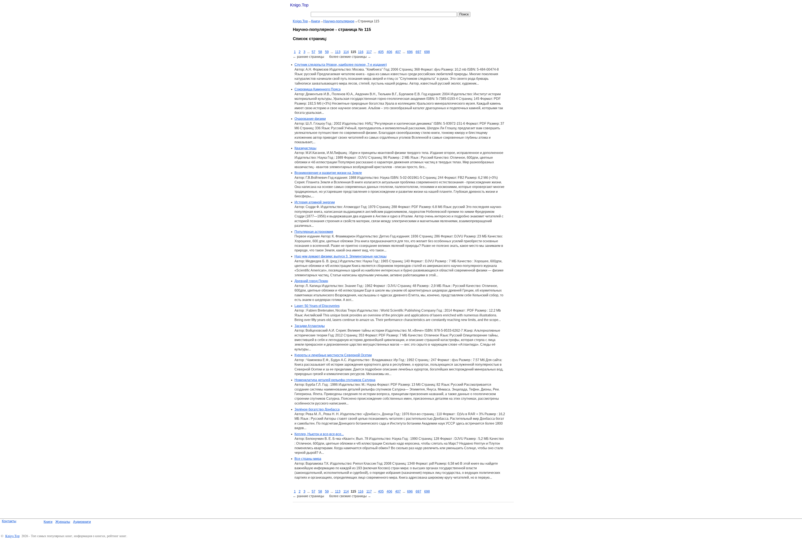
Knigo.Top (299, 5)
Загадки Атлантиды (309, 326)
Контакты (9, 521)
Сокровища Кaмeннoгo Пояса (317, 89)
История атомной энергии (314, 202)
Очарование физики (310, 118)
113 (337, 52)
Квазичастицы (305, 148)
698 (427, 52)
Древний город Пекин (311, 281)
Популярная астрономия (313, 231)
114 (346, 52)
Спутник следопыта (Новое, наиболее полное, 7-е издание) (340, 64)
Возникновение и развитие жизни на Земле (328, 173)
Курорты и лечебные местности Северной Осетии (333, 355)
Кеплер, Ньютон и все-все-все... (319, 434)
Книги (48, 522)
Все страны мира (307, 458)
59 (327, 52)
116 (360, 52)
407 (398, 52)
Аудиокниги (82, 522)
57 (313, 52)
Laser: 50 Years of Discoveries (317, 306)
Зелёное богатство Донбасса (317, 409)
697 (418, 52)
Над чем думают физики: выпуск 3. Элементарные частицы (340, 256)
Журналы (62, 522)
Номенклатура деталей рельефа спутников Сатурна (334, 380)
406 (389, 52)
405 (381, 52)
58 (320, 52)
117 (369, 52)
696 (410, 52)
